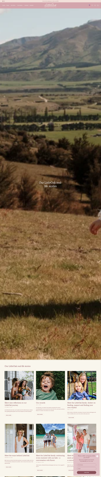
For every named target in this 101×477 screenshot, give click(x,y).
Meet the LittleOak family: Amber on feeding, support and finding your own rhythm (81, 405)
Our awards (40, 403)
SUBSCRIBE (86, 472)
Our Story (13, 5)
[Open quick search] (92, 5)
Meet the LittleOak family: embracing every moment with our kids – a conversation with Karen (50, 457)
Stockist (31, 5)
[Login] (95, 5)
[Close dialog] (97, 456)
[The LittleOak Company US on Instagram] (4, 1)
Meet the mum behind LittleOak (17, 455)
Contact (26, 5)
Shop (7, 5)
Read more (8, 415)
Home (3, 5)
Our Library (19, 5)
